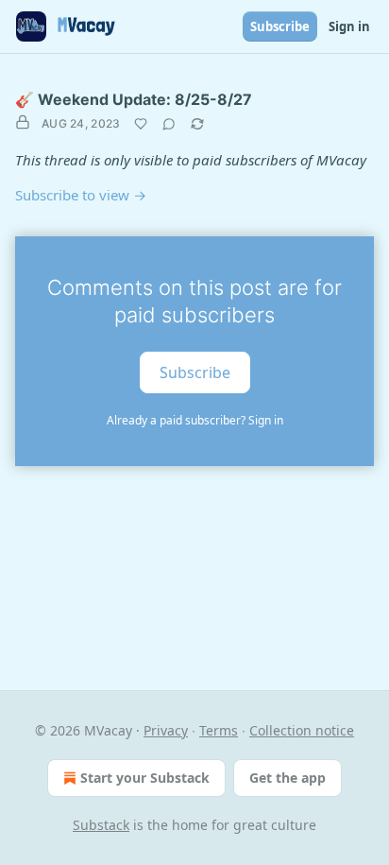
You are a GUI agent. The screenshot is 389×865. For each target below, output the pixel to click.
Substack (101, 825)
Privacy (166, 730)
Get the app (287, 778)
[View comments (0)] (169, 123)
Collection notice (301, 730)
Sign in (349, 26)
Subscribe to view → (80, 194)
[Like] (140, 123)
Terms (218, 730)
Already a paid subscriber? (195, 420)
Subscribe (280, 26)
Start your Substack (145, 778)
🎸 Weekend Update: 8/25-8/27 (133, 99)
